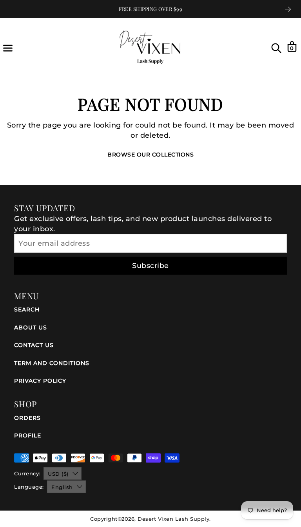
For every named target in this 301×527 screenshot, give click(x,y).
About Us (30, 327)
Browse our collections (150, 154)
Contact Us (34, 345)
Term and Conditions (51, 363)
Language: (29, 487)
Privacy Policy (40, 380)
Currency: (27, 473)
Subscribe (150, 265)
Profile (27, 435)
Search (27, 309)
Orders (27, 417)
